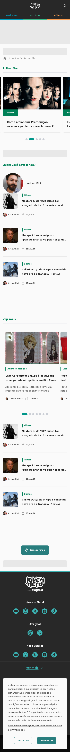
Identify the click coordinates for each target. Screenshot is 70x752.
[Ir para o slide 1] (26, 139)
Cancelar (23, 740)
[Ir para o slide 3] (37, 139)
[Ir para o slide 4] (40, 139)
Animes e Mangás (17, 369)
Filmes (10, 113)
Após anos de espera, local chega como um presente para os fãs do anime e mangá (28, 389)
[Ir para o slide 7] (47, 414)
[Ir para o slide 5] (43, 139)
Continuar (47, 740)
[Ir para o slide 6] (43, 414)
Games (28, 264)
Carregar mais (37, 550)
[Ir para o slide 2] (31, 139)
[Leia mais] (32, 93)
